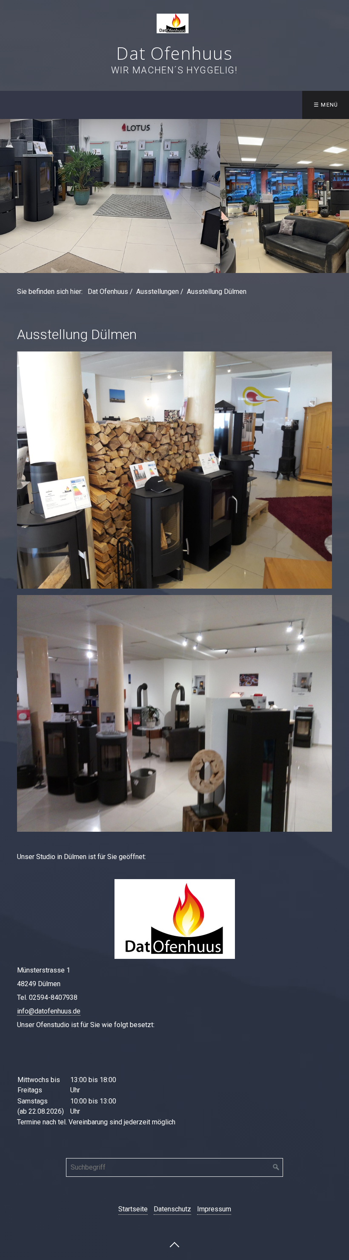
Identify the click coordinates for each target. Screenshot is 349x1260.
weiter (340, 196)
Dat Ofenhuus (174, 53)
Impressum (214, 1209)
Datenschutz (172, 1209)
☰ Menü (326, 105)
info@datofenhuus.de (48, 1011)
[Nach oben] (174, 1244)
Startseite (133, 1209)
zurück (8, 196)
